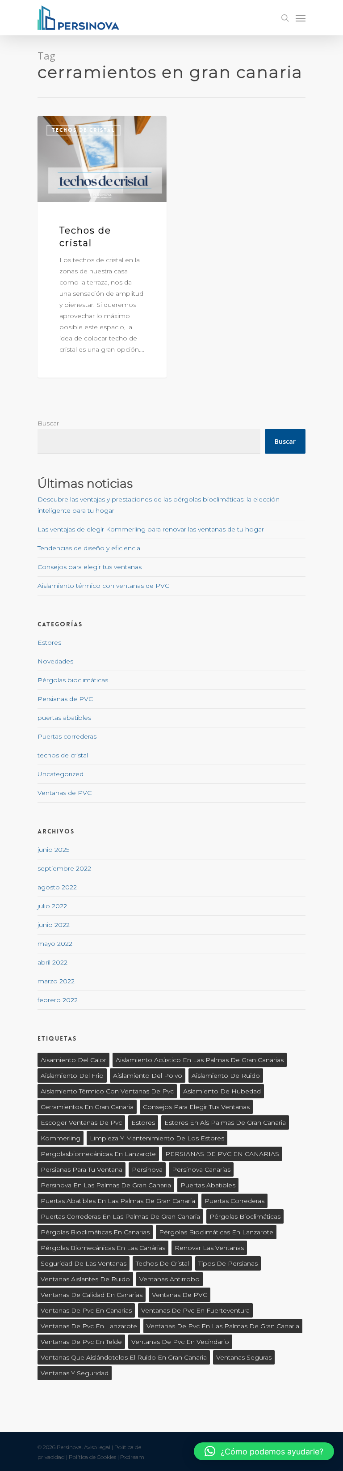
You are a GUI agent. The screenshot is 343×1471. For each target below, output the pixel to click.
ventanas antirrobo (169, 1279)
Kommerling (60, 1138)
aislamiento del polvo (147, 1075)
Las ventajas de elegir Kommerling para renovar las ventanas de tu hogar (151, 529)
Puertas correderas (67, 736)
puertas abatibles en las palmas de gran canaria (118, 1201)
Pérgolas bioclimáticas (73, 680)
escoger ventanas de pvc (81, 1122)
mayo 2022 (55, 944)
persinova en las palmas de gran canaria (106, 1185)
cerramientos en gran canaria (87, 1107)
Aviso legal (97, 1447)
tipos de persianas (228, 1263)
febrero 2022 (58, 1000)
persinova (147, 1169)
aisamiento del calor (73, 1060)
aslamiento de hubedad (222, 1091)
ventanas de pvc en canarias (86, 1310)
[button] (264, 1451)
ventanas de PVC (179, 1295)
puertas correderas (234, 1201)
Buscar (48, 423)
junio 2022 (54, 925)
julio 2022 (52, 906)
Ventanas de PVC (65, 793)
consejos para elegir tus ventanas (196, 1107)
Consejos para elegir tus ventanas (90, 567)
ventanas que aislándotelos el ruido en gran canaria (124, 1357)
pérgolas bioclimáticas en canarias (95, 1232)
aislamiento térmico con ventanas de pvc (107, 1091)
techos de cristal (83, 130)
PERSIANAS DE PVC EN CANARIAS (222, 1154)
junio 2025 (53, 850)
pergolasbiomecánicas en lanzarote (98, 1154)
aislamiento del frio (72, 1075)
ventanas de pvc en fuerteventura (195, 1310)
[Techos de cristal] (102, 247)
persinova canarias (201, 1169)
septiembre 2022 (64, 868)
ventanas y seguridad (75, 1373)
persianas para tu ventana (81, 1169)
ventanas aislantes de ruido (85, 1279)
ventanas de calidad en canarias (91, 1295)
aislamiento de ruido (226, 1075)
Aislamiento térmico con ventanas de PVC (103, 586)
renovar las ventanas (209, 1248)
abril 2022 (52, 962)
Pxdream (132, 1457)
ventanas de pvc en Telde (81, 1342)
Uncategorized (61, 774)
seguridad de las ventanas (83, 1263)
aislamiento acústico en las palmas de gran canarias (200, 1060)
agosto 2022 (57, 887)
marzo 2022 (56, 981)
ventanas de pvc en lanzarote (89, 1326)
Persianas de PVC (65, 699)
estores (143, 1122)
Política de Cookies (92, 1457)
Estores (49, 642)
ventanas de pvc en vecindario (180, 1342)
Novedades (55, 661)
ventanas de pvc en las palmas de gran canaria (222, 1326)
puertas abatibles (64, 718)
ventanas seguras (244, 1357)
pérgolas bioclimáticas (244, 1216)
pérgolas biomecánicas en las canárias (103, 1248)
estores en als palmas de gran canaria (225, 1122)
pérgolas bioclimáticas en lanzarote (216, 1232)
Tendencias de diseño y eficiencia (89, 548)
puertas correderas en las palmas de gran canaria (120, 1216)
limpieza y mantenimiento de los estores (157, 1138)
